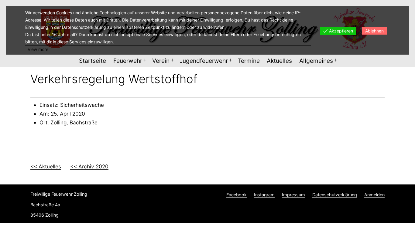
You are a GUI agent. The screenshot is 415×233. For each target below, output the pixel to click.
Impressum (293, 194)
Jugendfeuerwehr (204, 60)
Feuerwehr (127, 60)
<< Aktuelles (45, 166)
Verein (161, 60)
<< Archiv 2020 (89, 166)
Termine (249, 60)
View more (38, 49)
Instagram (264, 194)
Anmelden (374, 194)
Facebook (236, 194)
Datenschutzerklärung (334, 194)
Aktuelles (279, 60)
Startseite (92, 60)
